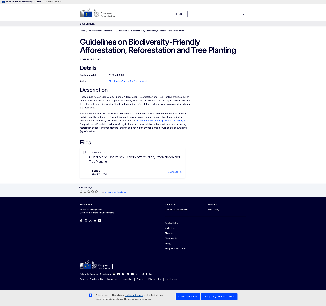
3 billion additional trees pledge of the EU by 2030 (163, 120)
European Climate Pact (175, 248)
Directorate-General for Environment (127, 81)
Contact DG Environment (176, 209)
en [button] (180, 14)
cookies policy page (134, 295)
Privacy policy (154, 279)
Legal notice (171, 279)
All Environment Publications (100, 31)
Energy (168, 243)
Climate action (171, 238)
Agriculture (170, 228)
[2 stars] (83, 191)
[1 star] (81, 191)
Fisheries (169, 233)
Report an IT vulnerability (91, 279)
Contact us (147, 274)
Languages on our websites (119, 279)
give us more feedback (115, 192)
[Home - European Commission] (100, 13)
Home (82, 31)
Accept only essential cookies (219, 296)
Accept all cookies (188, 296)
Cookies (140, 279)
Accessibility (213, 209)
